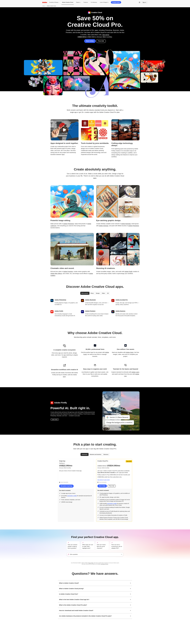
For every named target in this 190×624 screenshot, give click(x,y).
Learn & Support (104, 2)
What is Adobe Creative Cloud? (69, 583)
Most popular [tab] (84, 293)
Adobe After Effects (56, 273)
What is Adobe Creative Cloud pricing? (71, 588)
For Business (94, 2)
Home (43, 5)
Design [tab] (98, 293)
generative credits (72, 495)
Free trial (101, 41)
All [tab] (108, 293)
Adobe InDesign (103, 225)
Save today (90, 41)
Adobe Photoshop (68, 223)
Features (86, 2)
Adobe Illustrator (126, 223)
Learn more (55, 419)
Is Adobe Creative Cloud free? (68, 594)
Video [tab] (103, 293)
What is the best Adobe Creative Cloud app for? (74, 599)
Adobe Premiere (68, 271)
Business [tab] (106, 454)
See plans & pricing (66, 486)
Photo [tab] (92, 293)
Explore (78, 2)
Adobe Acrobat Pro (122, 300)
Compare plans (116, 2)
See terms (105, 34)
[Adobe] (45, 2)
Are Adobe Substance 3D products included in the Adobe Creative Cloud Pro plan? (85, 616)
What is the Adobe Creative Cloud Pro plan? (73, 605)
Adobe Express (120, 311)
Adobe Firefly (128, 271)
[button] (139, 2)
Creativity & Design (53, 2)
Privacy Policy (90, 562)
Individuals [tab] (84, 454)
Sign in (144, 2)
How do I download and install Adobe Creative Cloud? (76, 610)
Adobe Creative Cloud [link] (67, 2)
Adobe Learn (135, 372)
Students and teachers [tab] (95, 454)
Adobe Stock (129, 352)
